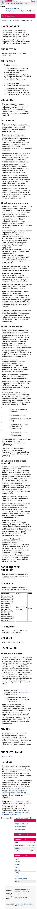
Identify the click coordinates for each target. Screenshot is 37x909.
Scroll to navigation (9, 16)
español (17, 867)
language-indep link (21, 824)
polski (17, 876)
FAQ (26, 3)
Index (7, 3)
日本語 (17, 873)
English (17, 864)
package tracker (20, 826)
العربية (17, 859)
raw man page (20, 829)
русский (17, 881)
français (17, 870)
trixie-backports (20, 845)
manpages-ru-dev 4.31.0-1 (21, 891)
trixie (16, 842)
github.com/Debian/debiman (25, 904)
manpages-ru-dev (15, 10)
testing (8, 10)
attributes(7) (25, 589)
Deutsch (17, 861)
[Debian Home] (2, 4)
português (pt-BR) (21, 879)
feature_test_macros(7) (20, 692)
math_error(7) (7, 756)
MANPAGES (8, 0)
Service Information (12, 8)
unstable (18, 851)
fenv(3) (3, 20)
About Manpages (17, 3)
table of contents (21, 834)
